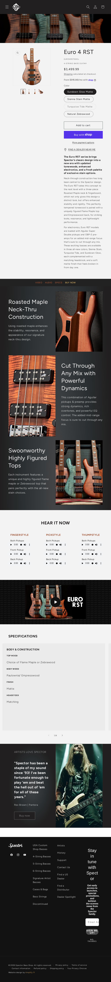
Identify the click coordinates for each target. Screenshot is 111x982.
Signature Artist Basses (42, 880)
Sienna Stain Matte (78, 99)
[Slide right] (62, 735)
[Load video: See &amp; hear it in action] (55, 602)
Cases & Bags (40, 889)
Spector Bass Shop (24, 965)
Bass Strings (40, 896)
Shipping (68, 74)
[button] (7, 7)
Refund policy (40, 968)
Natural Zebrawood (78, 114)
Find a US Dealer (62, 876)
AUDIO (48, 282)
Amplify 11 (30, 972)
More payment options (83, 142)
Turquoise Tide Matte (81, 107)
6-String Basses (42, 871)
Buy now (24, 815)
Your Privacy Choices (77, 968)
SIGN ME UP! (92, 931)
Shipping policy (57, 968)
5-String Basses (42, 863)
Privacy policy (62, 965)
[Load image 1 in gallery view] (23, 91)
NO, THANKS (92, 940)
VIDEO (38, 282)
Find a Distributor (63, 887)
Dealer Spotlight (66, 896)
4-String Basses (42, 856)
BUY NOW (70, 282)
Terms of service (79, 965)
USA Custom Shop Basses (40, 847)
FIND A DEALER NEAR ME (82, 149)
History (61, 852)
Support (61, 860)
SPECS (58, 282)
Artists (61, 845)
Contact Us (63, 867)
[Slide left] (49, 735)
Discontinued (40, 904)
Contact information (21, 968)
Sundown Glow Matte (80, 91)
